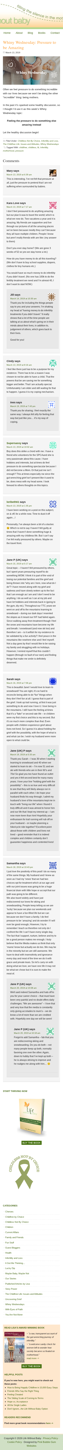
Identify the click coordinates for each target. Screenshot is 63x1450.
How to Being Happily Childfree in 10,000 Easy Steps (32, 1387)
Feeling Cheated (15, 1394)
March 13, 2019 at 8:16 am (19, 365)
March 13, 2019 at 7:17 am (19, 207)
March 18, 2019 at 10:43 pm (20, 867)
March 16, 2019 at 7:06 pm (19, 683)
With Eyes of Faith (14, 1309)
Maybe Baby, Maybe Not (17, 1273)
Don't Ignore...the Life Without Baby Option (27, 1409)
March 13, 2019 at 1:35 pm (19, 506)
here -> (49, 1423)
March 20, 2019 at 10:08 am (23, 988)
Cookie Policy (14, 1442)
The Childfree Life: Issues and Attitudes (21, 144)
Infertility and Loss (49, 141)
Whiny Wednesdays (49, 144)
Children (9, 1227)
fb (38, 147)
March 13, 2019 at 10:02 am (20, 447)
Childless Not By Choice (29, 141)
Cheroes (9, 1211)
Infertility (44, 147)
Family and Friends (14, 1237)
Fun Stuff (9, 1242)
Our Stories (10, 1278)
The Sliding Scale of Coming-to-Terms (25, 1398)
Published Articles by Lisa (17, 1284)
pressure (19, 151)
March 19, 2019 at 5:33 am (22, 754)
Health (8, 1253)
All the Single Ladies (17, 1405)
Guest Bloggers (12, 1247)
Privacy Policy (50, 1438)
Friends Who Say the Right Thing (23, 1391)
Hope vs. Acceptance (17, 1401)
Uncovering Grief (13, 1299)
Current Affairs (12, 1232)
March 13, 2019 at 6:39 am (19, 174)
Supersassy (14, 443)
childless (32, 147)
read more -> (33, 1358)
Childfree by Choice (14, 1217)
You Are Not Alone (14, 1314)
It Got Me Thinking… (15, 1263)
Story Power (11, 1289)
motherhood (8, 151)
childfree (23, 147)
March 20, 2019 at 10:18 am (27, 1033)
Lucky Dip (10, 1268)
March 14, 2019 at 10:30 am (23, 298)
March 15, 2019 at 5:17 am (19, 563)
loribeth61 (13, 502)
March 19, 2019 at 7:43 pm (22, 406)
